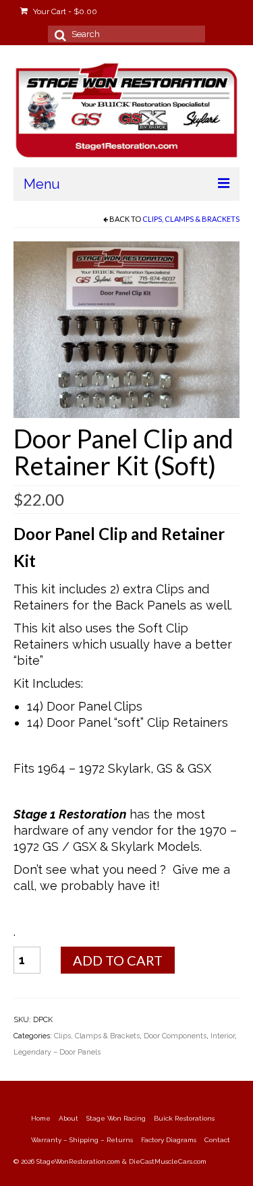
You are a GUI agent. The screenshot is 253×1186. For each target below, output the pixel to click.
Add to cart (118, 960)
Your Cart (64, 11)
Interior (222, 1036)
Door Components (175, 1036)
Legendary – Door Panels (57, 1052)
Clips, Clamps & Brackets (191, 218)
